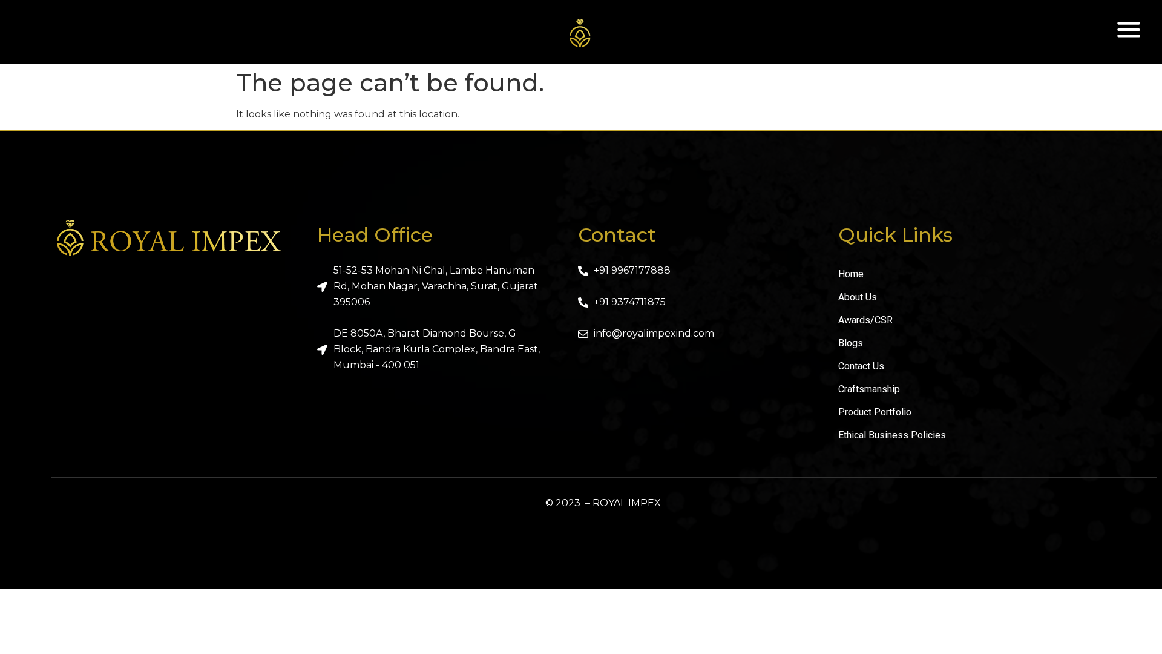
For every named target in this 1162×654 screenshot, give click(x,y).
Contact (617, 234)
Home (851, 274)
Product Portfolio (874, 412)
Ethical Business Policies (892, 435)
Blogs (850, 343)
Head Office (375, 234)
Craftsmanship (869, 389)
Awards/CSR (865, 320)
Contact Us (861, 366)
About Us (857, 297)
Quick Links (895, 234)
